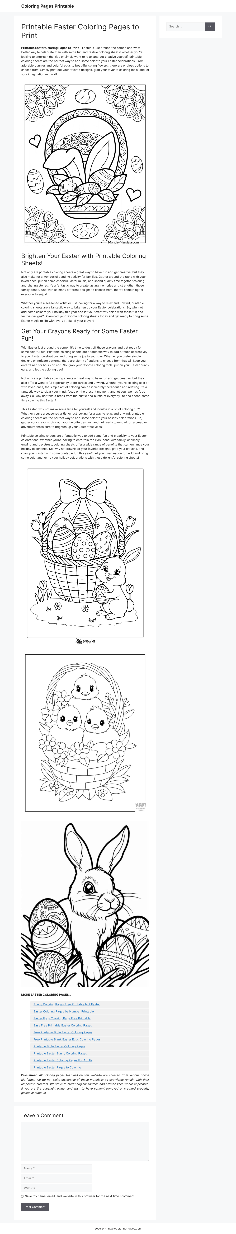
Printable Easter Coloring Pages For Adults (63, 1060)
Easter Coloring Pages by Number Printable (64, 1011)
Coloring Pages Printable (47, 6)
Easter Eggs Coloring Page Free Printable (62, 1018)
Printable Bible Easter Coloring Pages (59, 1046)
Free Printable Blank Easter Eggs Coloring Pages (67, 1039)
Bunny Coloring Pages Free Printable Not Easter (67, 1004)
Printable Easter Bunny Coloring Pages (60, 1053)
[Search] (210, 26)
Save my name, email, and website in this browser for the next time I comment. (80, 1196)
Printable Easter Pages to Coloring (57, 1067)
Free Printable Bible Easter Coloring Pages (63, 1032)
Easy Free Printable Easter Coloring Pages (63, 1025)
